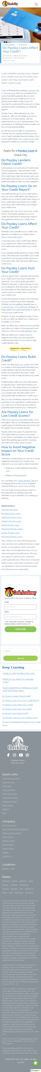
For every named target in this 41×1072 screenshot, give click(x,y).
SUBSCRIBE (20, 629)
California (23, 881)
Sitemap (5, 809)
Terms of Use (7, 837)
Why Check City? (9, 825)
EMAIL (7, 612)
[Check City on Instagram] (14, 755)
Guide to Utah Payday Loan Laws (19, 673)
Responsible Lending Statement (15, 829)
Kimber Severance (20, 56)
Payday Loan (26, 150)
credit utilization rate (28, 331)
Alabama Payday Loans (11, 521)
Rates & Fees (7, 805)
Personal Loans (8, 782)
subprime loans (16, 420)
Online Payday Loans (11, 778)
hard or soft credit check (11, 237)
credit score (28, 139)
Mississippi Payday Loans (12, 529)
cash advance (9, 93)
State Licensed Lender (11, 833)
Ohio (21, 889)
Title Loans (6, 786)
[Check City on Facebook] (8, 755)
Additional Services (10, 798)
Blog (4, 813)
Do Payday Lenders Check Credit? (16, 696)
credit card (23, 307)
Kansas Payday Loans (10, 533)
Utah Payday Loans (9, 510)
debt (13, 316)
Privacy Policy (8, 845)
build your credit (21, 364)
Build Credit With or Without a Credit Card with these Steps (20, 689)
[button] (35, 1063)
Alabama (6, 881)
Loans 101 (23, 45)
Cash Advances (8, 790)
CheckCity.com (26, 1039)
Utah (13, 868)
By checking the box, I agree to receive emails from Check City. (19, 623)
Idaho (31, 881)
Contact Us (7, 856)
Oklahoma (29, 889)
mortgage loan (7, 307)
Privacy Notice (8, 848)
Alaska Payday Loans (10, 525)
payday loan (34, 90)
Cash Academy (9, 45)
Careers (5, 852)
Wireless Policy (8, 841)
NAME (7, 602)
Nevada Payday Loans (10, 514)
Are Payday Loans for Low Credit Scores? (19, 718)
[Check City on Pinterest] (27, 755)
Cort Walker (19, 58)
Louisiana (14, 885)
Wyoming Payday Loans (11, 537)
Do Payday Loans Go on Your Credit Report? (20, 700)
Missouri (5, 889)
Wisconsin (19, 892)
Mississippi (24, 885)
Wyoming (29, 892)
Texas (4, 892)
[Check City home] (10, 3)
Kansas (5, 885)
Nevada (5, 868)
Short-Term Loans (9, 794)
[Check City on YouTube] (21, 755)
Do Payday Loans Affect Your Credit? (17, 705)
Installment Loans (9, 801)
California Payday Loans (11, 517)
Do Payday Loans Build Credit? (15, 713)
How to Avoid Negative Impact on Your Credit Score (21, 723)
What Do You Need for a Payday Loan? (18, 680)
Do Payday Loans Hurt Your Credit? (17, 709)
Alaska (14, 881)
